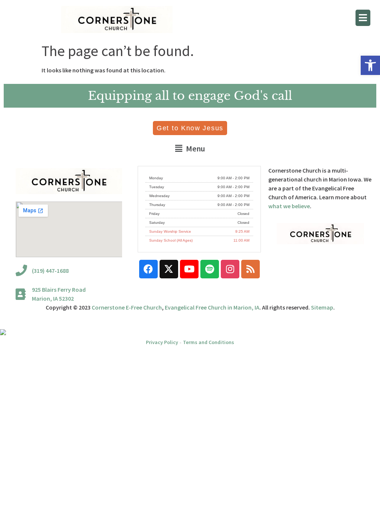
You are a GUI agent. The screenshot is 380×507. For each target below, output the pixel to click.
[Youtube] (189, 269)
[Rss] (250, 269)
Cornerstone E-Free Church (127, 307)
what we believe (289, 206)
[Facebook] (148, 269)
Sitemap (322, 307)
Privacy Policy (162, 342)
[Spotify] (209, 269)
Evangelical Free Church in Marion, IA (212, 307)
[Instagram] (230, 269)
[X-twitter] (169, 269)
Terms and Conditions (208, 342)
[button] (370, 65)
